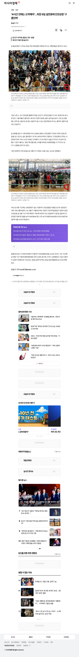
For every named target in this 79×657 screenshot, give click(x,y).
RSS (52, 642)
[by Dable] (57, 554)
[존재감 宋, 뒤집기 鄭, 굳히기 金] (24, 585)
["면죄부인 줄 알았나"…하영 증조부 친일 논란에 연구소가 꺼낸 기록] (55, 535)
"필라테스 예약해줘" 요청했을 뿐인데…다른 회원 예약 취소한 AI (45, 318)
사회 (12, 10)
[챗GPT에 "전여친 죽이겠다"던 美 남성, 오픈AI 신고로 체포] (23, 331)
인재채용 (23, 642)
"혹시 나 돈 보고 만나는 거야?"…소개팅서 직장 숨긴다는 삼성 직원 (46, 612)
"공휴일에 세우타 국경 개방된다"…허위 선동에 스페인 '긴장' (45, 347)
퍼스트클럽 (31, 642)
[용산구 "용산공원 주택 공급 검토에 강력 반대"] (55, 525)
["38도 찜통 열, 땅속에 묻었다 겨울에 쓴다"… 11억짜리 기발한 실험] (24, 606)
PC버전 (48, 637)
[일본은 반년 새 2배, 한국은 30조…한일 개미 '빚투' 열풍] (24, 595)
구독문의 (39, 642)
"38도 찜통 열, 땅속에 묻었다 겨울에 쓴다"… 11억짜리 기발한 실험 (46, 602)
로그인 (13, 637)
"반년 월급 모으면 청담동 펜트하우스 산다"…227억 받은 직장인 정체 (31, 239)
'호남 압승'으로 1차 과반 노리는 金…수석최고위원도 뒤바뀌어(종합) (31, 231)
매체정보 (25, 645)
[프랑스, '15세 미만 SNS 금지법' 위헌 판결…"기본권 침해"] (23, 340)
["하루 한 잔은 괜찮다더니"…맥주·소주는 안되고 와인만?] (23, 360)
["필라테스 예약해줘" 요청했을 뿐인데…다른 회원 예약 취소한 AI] (23, 321)
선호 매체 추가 (18, 30)
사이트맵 (66, 637)
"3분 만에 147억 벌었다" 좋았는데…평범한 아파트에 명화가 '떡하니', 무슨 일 (33, 235)
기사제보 (46, 642)
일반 (17, 10)
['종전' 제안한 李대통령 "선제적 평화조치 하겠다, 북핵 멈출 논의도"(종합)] (55, 546)
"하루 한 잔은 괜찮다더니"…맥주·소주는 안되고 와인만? (45, 356)
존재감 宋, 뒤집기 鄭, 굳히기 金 (43, 582)
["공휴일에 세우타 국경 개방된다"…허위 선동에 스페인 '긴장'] (23, 350)
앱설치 (31, 637)
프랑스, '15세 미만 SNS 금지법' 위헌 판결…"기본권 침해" (45, 337)
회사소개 (6, 642)
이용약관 (18, 645)
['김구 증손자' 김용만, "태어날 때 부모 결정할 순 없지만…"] (55, 515)
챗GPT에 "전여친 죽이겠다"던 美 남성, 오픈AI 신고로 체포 (45, 327)
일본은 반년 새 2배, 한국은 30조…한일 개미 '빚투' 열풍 (46, 592)
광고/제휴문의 (15, 642)
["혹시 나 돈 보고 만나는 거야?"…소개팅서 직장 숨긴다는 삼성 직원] (24, 616)
